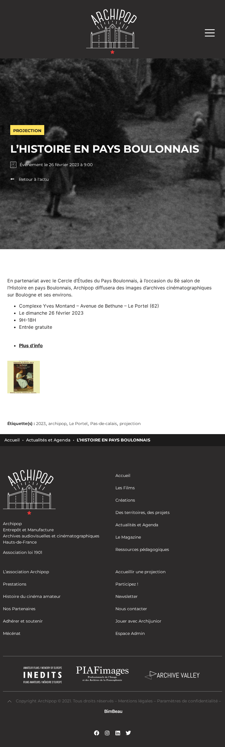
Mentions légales (136, 701)
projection (130, 423)
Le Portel (78, 423)
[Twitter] (128, 733)
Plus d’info (31, 345)
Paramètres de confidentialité (187, 701)
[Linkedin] (117, 733)
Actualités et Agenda (48, 440)
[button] (213, 33)
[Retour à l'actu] (12, 179)
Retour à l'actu (34, 179)
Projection (27, 130)
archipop (57, 423)
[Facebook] (96, 733)
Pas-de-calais (103, 423)
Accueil (12, 440)
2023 (41, 423)
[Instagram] (107, 733)
